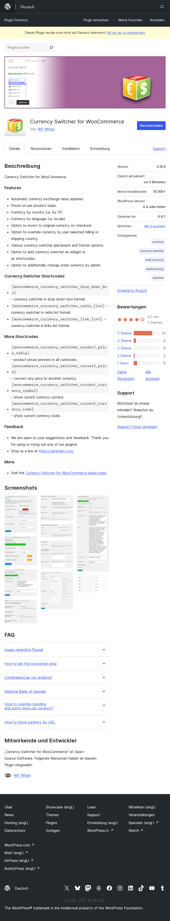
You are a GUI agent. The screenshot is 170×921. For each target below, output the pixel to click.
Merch (136, 830)
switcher (158, 277)
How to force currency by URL (29, 722)
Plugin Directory (16, 20)
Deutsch (21, 888)
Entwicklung (100, 148)
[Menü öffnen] (163, 6)
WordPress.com (19, 845)
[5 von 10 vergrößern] (67, 501)
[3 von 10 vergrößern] (31, 575)
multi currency (154, 260)
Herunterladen (151, 125)
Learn (91, 807)
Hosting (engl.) (16, 823)
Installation (71, 148)
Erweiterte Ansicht (132, 290)
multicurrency (155, 269)
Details (14, 148)
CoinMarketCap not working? (28, 678)
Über (8, 807)
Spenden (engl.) (144, 823)
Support (159, 148)
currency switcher (152, 251)
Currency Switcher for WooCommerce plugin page (65, 473)
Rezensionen (41, 148)
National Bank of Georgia (25, 691)
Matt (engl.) (16, 853)
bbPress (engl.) (19, 860)
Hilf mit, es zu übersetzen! (126, 32)
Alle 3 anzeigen (155, 226)
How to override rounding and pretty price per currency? (28, 706)
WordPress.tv (100, 830)
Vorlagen (53, 830)
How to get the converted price (30, 664)
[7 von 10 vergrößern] (67, 547)
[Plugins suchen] (51, 47)
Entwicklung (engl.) (102, 823)
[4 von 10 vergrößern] (31, 606)
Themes (52, 815)
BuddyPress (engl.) (22, 868)
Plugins (51, 823)
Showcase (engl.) (60, 807)
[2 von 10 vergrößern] (31, 542)
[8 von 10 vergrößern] (67, 578)
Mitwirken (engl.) (142, 807)
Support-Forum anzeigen (137, 427)
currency (158, 241)
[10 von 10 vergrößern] (103, 581)
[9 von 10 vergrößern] (103, 501)
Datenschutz (14, 830)
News (9, 815)
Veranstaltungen (142, 815)
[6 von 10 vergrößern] (67, 530)
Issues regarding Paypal (23, 650)
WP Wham (46, 129)
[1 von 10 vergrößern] (31, 501)
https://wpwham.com (56, 451)
